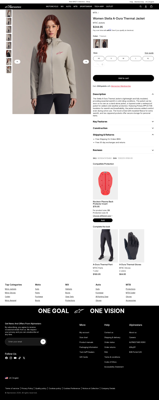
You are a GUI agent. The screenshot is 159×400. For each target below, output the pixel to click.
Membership (139, 2)
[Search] (140, 6)
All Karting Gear (102, 297)
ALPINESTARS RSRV (137, 342)
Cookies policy (55, 388)
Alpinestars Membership (121, 86)
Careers (132, 337)
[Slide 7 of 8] (8, 61)
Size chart (84, 337)
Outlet (7, 297)
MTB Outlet (130, 293)
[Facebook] (6, 358)
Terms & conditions (112, 357)
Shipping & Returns (103, 134)
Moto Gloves (10, 293)
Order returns (110, 347)
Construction (100, 128)
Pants (37, 293)
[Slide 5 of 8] (8, 45)
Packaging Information (89, 347)
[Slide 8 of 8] (8, 69)
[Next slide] (86, 62)
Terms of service (12, 388)
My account (84, 332)
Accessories (131, 300)
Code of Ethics (110, 362)
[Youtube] (15, 358)
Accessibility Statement (114, 367)
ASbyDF (132, 347)
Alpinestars (11, 393)
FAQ (106, 352)
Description (99, 94)
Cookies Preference (71, 388)
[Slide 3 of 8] (8, 29)
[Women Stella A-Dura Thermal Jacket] (96, 43)
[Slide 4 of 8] (8, 37)
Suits (37, 289)
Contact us (108, 332)
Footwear (39, 297)
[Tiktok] (19, 358)
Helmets (68, 289)
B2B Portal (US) (135, 352)
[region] (79, 1)
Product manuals (86, 342)
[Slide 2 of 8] (8, 21)
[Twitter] (23, 358)
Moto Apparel (10, 300)
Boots (37, 300)
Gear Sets (69, 297)
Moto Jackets (10, 289)
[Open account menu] (146, 6)
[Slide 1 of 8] (8, 13)
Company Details (108, 388)
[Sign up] (43, 341)
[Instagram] (10, 358)
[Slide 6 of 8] (8, 53)
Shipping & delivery (112, 337)
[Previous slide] (17, 62)
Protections (70, 300)
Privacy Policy (27, 388)
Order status (109, 342)
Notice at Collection (90, 388)
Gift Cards (84, 357)
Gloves (98, 300)
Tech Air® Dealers (87, 352)
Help (131, 2)
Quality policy (40, 388)
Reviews (97, 150)
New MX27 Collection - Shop (79, 2)
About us (133, 332)
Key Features (100, 121)
